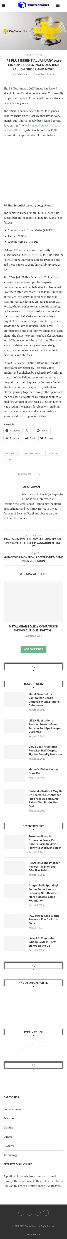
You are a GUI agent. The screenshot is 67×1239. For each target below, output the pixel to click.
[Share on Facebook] (44, 473)
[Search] (63, 5)
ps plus (53, 453)
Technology (11, 1155)
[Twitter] (29, 1213)
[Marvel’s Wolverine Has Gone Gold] (14, 775)
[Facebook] (21, 1213)
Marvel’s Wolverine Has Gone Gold (43, 771)
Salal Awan (22, 74)
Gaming (8, 1127)
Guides (8, 1136)
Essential (36, 255)
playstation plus (34, 453)
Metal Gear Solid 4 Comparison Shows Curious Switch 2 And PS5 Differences (45, 700)
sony (8, 459)
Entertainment (13, 1109)
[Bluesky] (46, 1213)
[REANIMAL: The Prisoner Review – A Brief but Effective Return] (14, 868)
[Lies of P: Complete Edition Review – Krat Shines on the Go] (14, 943)
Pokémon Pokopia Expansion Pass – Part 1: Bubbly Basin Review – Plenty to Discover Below (45, 842)
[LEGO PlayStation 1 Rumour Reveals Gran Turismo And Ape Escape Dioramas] (14, 726)
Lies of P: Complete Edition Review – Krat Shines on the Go (42, 942)
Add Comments (33, 649)
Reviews (9, 1146)
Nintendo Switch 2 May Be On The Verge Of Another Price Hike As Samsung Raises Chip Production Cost (45, 799)
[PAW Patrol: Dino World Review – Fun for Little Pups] (14, 921)
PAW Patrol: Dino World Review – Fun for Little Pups (44, 919)
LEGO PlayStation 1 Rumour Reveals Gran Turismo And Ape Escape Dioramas (45, 726)
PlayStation (12, 453)
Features (9, 1118)
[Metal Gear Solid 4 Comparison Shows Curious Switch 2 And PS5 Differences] (33, 601)
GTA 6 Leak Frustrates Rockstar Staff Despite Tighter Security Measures (45, 750)
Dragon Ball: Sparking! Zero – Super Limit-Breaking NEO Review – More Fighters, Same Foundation (44, 893)
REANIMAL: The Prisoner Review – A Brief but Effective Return (44, 866)
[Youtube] (38, 1213)
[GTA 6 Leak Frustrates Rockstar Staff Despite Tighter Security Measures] (14, 752)
